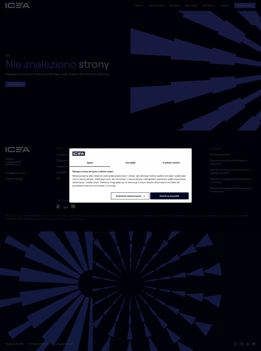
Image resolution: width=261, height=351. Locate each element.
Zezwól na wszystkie (169, 196)
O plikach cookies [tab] (171, 162)
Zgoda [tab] (90, 162)
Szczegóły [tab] (131, 162)
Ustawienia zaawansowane (128, 196)
